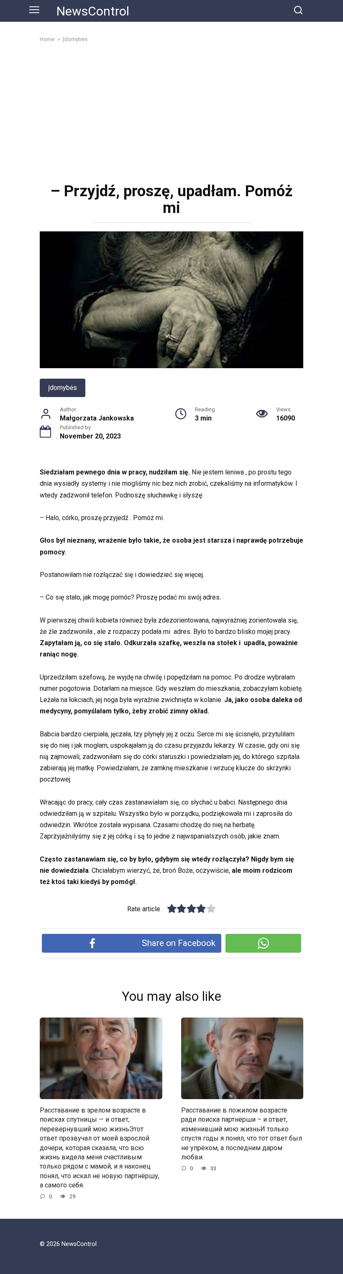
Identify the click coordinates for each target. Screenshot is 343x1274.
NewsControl (92, 11)
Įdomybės (62, 388)
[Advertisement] (171, 111)
